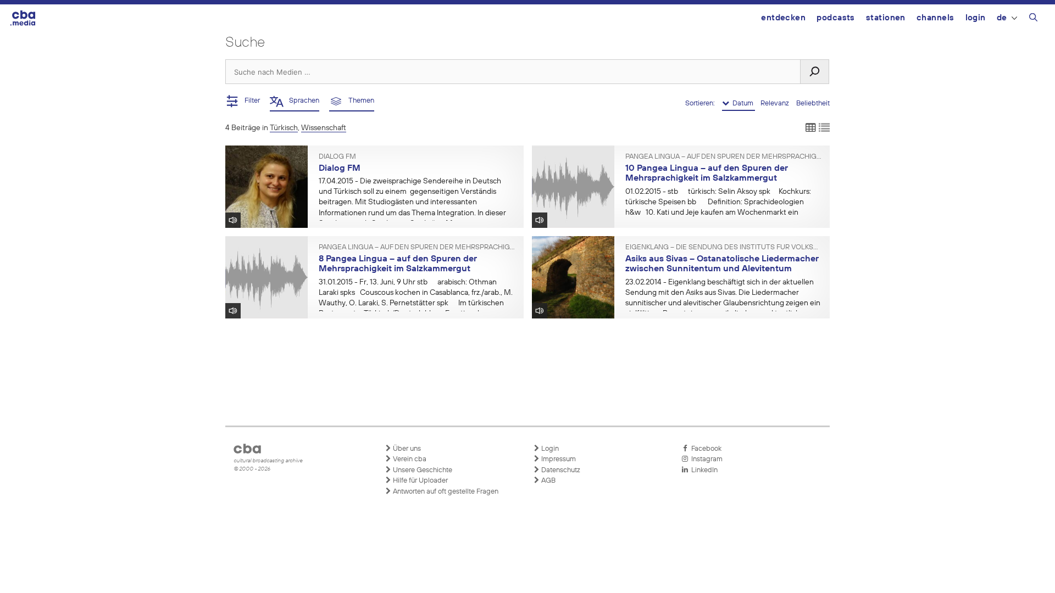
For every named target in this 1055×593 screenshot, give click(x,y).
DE (1002, 18)
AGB (548, 480)
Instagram (705, 459)
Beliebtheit (813, 103)
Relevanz (775, 103)
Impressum (558, 459)
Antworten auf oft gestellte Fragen (444, 491)
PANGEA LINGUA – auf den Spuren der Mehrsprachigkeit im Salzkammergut (723, 157)
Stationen (886, 18)
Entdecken (783, 18)
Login (975, 18)
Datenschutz (560, 470)
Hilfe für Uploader (419, 480)
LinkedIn (703, 470)
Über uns (406, 448)
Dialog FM (337, 157)
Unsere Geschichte (421, 470)
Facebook (704, 448)
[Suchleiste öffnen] (1033, 19)
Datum (742, 103)
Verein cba (408, 459)
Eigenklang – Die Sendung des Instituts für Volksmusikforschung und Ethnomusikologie (723, 247)
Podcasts (836, 18)
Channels (935, 18)
